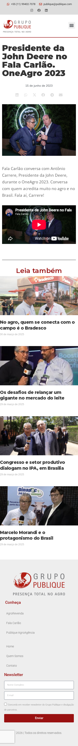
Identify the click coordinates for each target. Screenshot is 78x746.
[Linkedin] (46, 10)
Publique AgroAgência (20, 632)
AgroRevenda (15, 613)
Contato (11, 665)
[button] (71, 25)
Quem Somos (14, 656)
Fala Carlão (13, 623)
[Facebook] (39, 10)
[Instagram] (32, 10)
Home (10, 646)
